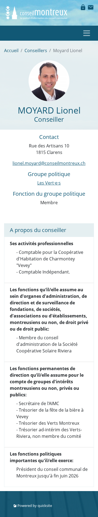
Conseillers (35, 50)
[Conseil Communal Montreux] (36, 12)
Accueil (11, 50)
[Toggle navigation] (87, 33)
